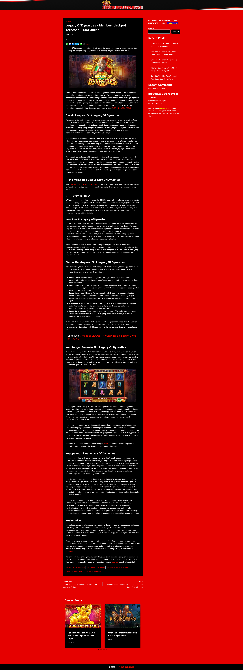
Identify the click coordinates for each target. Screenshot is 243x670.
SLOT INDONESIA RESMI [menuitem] (121, 108)
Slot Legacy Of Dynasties (93, 571)
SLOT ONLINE (70, 21)
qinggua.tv (69, 551)
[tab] (98, 649)
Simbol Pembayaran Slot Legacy (117, 567)
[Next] (137, 626)
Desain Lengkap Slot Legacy (75, 567)
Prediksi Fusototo (155, 103)
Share (88, 44)
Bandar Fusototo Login (157, 101)
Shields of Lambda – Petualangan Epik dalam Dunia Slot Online (80, 584)
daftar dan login (165, 108)
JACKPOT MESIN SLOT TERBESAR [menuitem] (84, 184)
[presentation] (83, 616)
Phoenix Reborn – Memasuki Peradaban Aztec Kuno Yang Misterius (125, 584)
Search (151, 28)
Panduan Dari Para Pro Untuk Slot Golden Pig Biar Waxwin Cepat (81, 636)
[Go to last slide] (67, 626)
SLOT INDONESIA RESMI (74, 571)
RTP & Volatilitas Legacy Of (96, 567)
